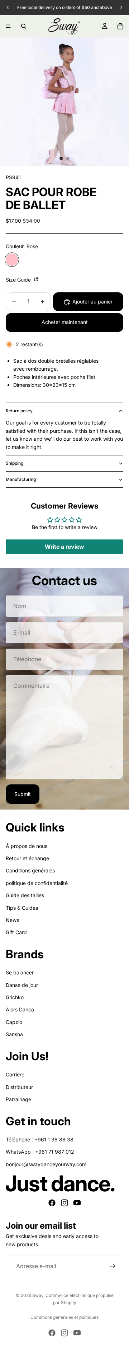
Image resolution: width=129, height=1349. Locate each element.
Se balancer (20, 973)
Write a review (64, 546)
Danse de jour (22, 985)
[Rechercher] (24, 26)
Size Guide (19, 280)
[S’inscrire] (112, 1266)
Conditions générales (30, 871)
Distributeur (19, 1087)
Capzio (14, 1022)
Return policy (19, 410)
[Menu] (8, 26)
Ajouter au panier (92, 301)
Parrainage (18, 1099)
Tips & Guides (22, 908)
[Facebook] (52, 1203)
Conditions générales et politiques (64, 1317)
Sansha (14, 1034)
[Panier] (120, 26)
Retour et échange (27, 858)
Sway (37, 1295)
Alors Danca (20, 1010)
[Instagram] (64, 1203)
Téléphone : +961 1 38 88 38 (39, 1139)
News (12, 920)
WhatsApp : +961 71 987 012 (40, 1152)
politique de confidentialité (37, 883)
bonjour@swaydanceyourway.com (46, 1164)
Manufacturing (21, 479)
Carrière (15, 1074)
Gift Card (16, 933)
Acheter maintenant (65, 322)
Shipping (14, 463)
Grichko (15, 997)
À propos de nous (26, 846)
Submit (22, 794)
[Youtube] (77, 1203)
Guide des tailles (25, 895)
